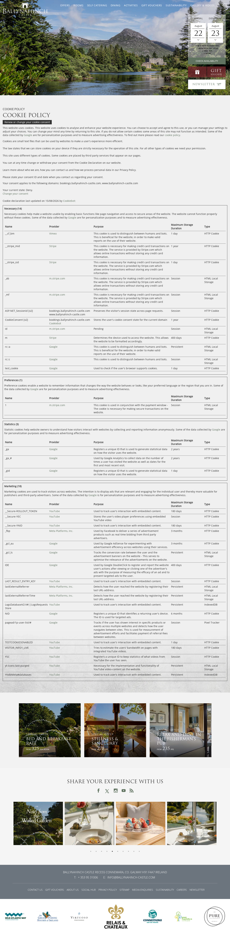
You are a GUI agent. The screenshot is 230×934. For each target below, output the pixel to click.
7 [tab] (123, 851)
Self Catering (97, 5)
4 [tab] (107, 851)
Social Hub (88, 889)
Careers (182, 889)
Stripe (52, 246)
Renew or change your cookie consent (27, 122)
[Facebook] (98, 790)
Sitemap (124, 889)
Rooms (78, 5)
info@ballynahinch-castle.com (131, 877)
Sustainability (176, 5)
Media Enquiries (142, 889)
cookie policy (172, 135)
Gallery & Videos (202, 5)
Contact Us (35, 889)
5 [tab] (112, 851)
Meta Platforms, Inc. (61, 531)
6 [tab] (117, 851)
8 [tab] (128, 851)
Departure (215, 18)
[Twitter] (107, 790)
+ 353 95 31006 (88, 877)
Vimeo (53, 233)
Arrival (198, 18)
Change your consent (15, 193)
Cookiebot (69, 201)
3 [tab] (101, 851)
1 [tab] (91, 851)
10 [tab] (139, 851)
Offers (65, 5)
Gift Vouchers (151, 5)
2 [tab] (96, 851)
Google (28, 135)
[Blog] (131, 790)
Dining (115, 5)
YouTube (54, 511)
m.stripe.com (57, 278)
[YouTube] (123, 790)
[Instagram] (116, 790)
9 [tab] (134, 851)
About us (73, 889)
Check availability (207, 61)
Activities (131, 5)
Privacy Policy (107, 889)
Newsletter (197, 889)
